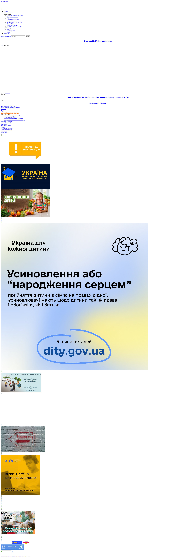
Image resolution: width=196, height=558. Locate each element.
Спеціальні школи (11, 21)
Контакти (6, 33)
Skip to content (4, 1)
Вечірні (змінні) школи (13, 19)
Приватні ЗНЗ (10, 23)
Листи (8, 32)
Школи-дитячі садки (12, 25)
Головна (6, 11)
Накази (8, 29)
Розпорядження (11, 30)
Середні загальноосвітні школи (15, 15)
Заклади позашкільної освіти (14, 22)
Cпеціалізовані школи (12, 17)
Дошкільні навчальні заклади (14, 26)
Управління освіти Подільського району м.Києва (13, 556)
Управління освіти (8, 12)
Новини (7, 93)
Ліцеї (8, 18)
